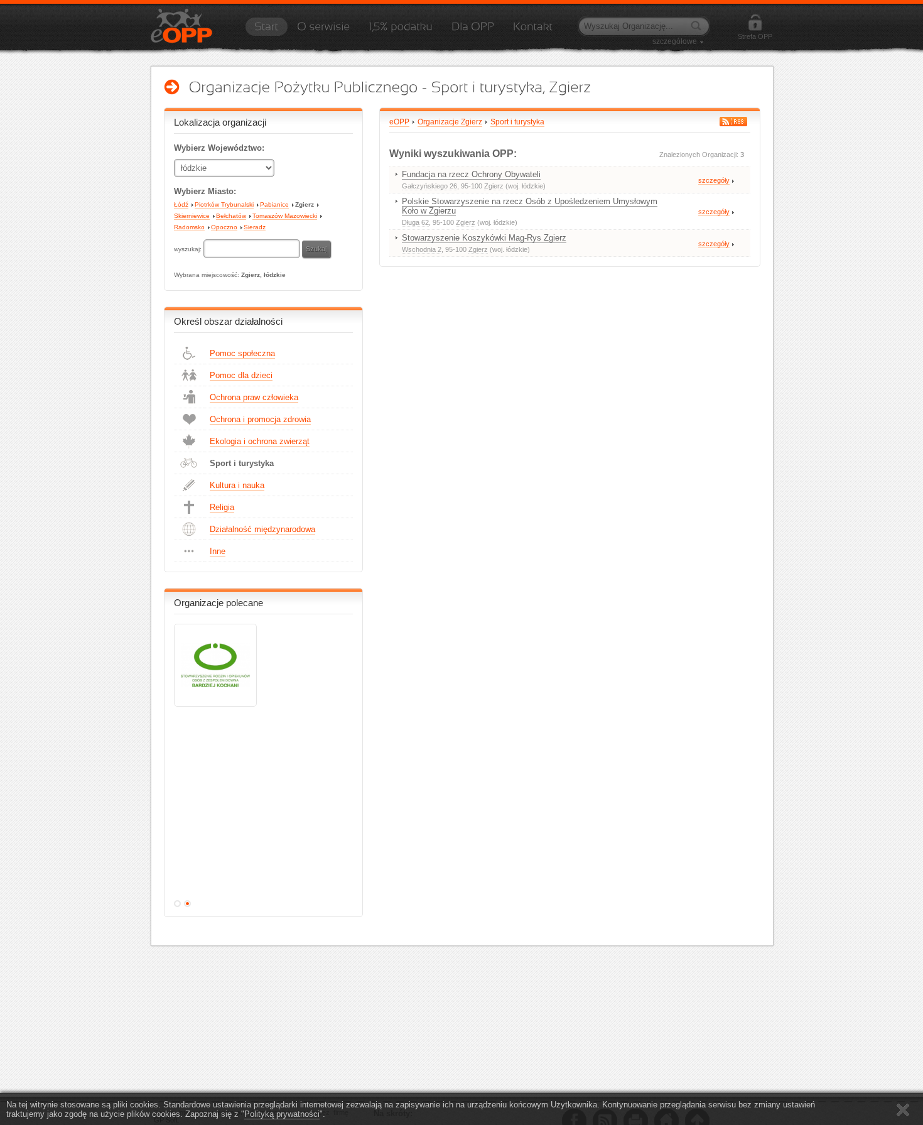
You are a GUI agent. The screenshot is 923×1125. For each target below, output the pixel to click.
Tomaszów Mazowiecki (284, 215)
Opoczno (224, 227)
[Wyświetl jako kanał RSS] (733, 121)
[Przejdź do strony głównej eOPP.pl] (266, 30)
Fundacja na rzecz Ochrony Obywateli (471, 174)
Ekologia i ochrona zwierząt (260, 441)
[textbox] (251, 248)
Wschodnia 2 (421, 249)
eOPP (399, 121)
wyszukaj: (188, 249)
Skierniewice (192, 215)
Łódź (181, 204)
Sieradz (255, 227)
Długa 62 (415, 222)
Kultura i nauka (237, 485)
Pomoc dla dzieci (241, 375)
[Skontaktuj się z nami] (533, 30)
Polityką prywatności (282, 1114)
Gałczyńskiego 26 (429, 186)
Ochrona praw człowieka (254, 397)
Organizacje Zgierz (450, 121)
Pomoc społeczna (242, 353)
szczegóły (714, 180)
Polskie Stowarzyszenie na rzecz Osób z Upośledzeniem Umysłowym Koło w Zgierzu (529, 206)
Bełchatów (231, 215)
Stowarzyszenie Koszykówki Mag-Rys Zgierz (484, 237)
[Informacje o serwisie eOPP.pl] (323, 30)
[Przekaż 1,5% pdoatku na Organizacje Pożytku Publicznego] (401, 30)
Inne (217, 551)
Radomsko (189, 227)
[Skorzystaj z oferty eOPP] (472, 30)
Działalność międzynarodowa (262, 529)
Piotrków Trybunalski (224, 204)
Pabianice (274, 204)
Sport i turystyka (242, 463)
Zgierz (304, 204)
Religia (222, 507)
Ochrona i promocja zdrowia (260, 419)
